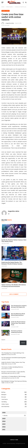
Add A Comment (14, 294)
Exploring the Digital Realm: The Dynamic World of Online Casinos (11, 263)
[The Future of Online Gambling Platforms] (5, 333)
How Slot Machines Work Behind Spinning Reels (18, 314)
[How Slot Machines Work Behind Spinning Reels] (5, 316)
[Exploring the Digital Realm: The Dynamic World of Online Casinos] (14, 253)
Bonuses (3, 397)
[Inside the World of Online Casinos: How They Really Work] (14, 231)
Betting (3, 392)
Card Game (4, 399)
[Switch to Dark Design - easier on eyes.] (23, 2)
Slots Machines (5, 406)
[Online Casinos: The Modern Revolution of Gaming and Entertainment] (14, 276)
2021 (3, 429)
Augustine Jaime (10, 23)
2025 (3, 418)
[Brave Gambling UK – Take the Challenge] (14, 2)
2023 (3, 424)
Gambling (4, 402)
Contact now (14, 439)
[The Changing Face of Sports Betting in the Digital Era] (5, 307)
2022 (3, 427)
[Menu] (2, 2)
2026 (3, 412)
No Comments (6, 25)
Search (3, 339)
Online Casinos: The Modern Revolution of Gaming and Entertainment (13, 285)
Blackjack (3, 394)
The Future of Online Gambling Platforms (16, 331)
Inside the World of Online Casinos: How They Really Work (18, 323)
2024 (3, 421)
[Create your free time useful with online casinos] (14, 36)
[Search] (26, 2)
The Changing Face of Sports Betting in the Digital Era (19, 306)
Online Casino (5, 10)
